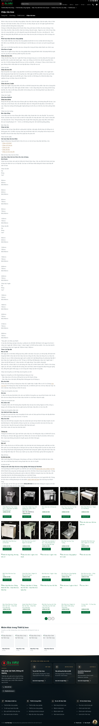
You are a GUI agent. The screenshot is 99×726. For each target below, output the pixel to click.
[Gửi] (60, 3)
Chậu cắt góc (6, 149)
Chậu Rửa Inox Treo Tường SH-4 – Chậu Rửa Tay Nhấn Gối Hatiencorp (10, 508)
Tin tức (82, 4)
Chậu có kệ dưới (7, 143)
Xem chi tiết (7, 516)
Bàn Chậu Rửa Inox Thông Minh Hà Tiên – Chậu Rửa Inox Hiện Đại (10, 606)
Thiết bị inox (21, 15)
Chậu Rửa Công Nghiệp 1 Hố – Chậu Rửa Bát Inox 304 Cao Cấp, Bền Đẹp (49, 542)
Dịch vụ (71, 4)
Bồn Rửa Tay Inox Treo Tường (68, 541)
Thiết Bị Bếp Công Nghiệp (23, 7)
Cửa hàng (12, 15)
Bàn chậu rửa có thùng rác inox (49, 507)
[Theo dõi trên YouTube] (97, 0)
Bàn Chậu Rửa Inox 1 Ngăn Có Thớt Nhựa (88, 507)
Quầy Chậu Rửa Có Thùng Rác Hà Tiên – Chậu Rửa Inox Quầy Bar (29, 606)
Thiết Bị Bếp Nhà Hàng (7, 7)
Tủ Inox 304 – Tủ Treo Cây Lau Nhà (88, 605)
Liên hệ (88, 4)
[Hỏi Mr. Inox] (95, 722)
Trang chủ (4, 15)
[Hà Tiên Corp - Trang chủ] (10, 663)
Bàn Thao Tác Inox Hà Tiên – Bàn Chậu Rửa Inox (69, 507)
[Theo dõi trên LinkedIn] (95, 0)
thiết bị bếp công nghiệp (43, 469)
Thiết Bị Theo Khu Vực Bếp (58, 7)
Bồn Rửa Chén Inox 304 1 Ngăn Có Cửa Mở (29, 541)
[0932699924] (93, 4)
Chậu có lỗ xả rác (7, 145)
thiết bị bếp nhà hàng (33, 479)
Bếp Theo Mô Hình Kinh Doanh (40, 7)
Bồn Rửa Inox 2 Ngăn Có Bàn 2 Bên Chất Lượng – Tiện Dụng (68, 606)
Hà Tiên (52, 469)
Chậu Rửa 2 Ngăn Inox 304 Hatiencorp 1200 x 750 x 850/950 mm (29, 508)
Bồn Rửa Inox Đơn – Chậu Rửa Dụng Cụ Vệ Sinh (88, 574)
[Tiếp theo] (52, 618)
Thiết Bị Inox (71, 7)
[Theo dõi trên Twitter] (92, 0)
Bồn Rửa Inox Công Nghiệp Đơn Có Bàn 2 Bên (69, 574)
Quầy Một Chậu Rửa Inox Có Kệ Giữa (9, 541)
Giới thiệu (64, 4)
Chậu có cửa (6, 147)
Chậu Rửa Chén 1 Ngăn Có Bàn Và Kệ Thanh (29, 574)
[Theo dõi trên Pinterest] (93, 0)
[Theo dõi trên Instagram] (90, 0)
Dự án (76, 4)
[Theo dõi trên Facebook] (88, 0)
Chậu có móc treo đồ (8, 151)
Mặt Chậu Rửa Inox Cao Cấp (9, 574)
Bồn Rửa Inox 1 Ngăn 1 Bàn (49, 573)
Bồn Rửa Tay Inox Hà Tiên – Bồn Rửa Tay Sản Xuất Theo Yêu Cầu (49, 606)
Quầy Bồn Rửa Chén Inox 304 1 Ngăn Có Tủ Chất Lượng (88, 542)
